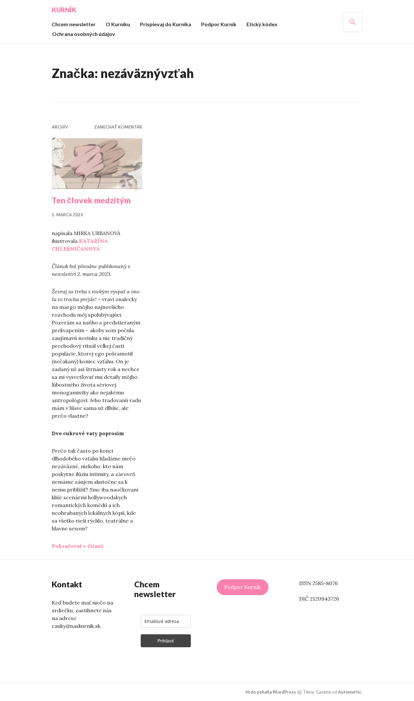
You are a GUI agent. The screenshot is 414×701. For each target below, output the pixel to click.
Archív (60, 127)
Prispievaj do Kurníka (165, 24)
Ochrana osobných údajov (83, 34)
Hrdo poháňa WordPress (270, 692)
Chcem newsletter (74, 24)
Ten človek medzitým (91, 200)
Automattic (349, 692)
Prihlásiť (166, 640)
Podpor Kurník (218, 24)
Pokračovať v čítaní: (78, 546)
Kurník (64, 10)
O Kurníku (118, 24)
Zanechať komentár (118, 127)
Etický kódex (262, 24)
